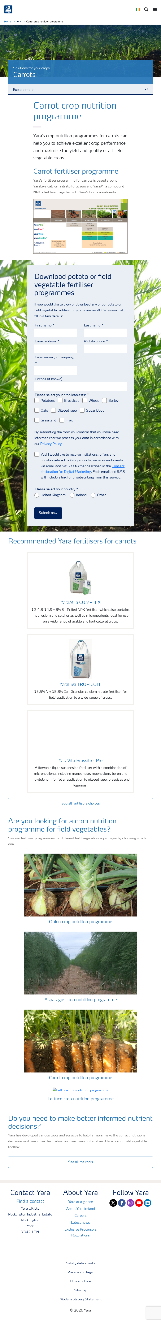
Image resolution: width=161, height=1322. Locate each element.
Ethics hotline (80, 1281)
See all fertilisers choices (80, 803)
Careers (80, 1216)
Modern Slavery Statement (81, 1299)
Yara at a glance (80, 1202)
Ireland (81, 495)
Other (101, 495)
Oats (44, 410)
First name (43, 325)
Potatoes (48, 401)
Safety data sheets (80, 1263)
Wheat (94, 401)
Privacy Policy (50, 444)
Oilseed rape (67, 410)
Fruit (69, 420)
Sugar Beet (95, 410)
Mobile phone (94, 341)
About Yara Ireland (80, 1209)
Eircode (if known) (48, 379)
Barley (113, 401)
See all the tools (80, 1162)
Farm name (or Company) (54, 357)
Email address (46, 341)
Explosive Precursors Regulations (81, 1232)
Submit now (48, 513)
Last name (92, 325)
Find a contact (30, 1202)
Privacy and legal (80, 1272)
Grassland (48, 420)
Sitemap (80, 1290)
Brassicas (71, 401)
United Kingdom (53, 495)
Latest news (80, 1223)
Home (8, 22)
